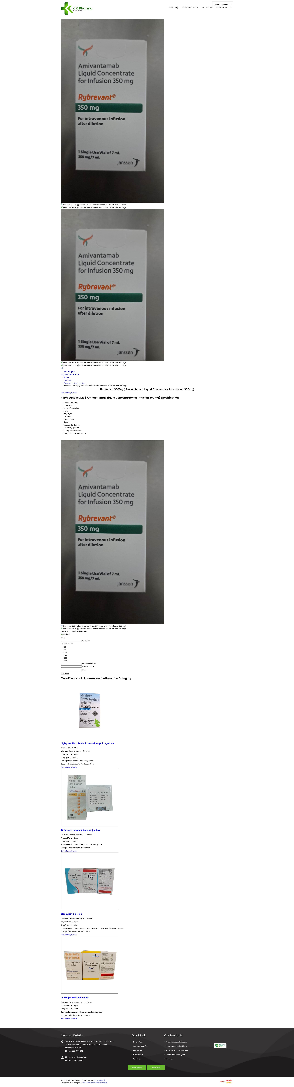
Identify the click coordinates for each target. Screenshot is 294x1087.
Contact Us (221, 7)
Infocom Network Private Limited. (95, 1083)
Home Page (174, 7)
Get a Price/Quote (69, 393)
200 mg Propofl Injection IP (75, 997)
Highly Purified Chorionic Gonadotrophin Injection (87, 743)
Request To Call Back (70, 374)
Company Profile (190, 7)
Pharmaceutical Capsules (177, 1050)
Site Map (137, 1059)
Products (67, 380)
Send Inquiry (69, 371)
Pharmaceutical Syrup (175, 1054)
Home (66, 377)
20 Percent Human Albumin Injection (80, 830)
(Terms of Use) (99, 1080)
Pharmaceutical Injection (74, 383)
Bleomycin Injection (71, 914)
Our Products (207, 7)
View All (169, 1059)
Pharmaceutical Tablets (176, 1046)
